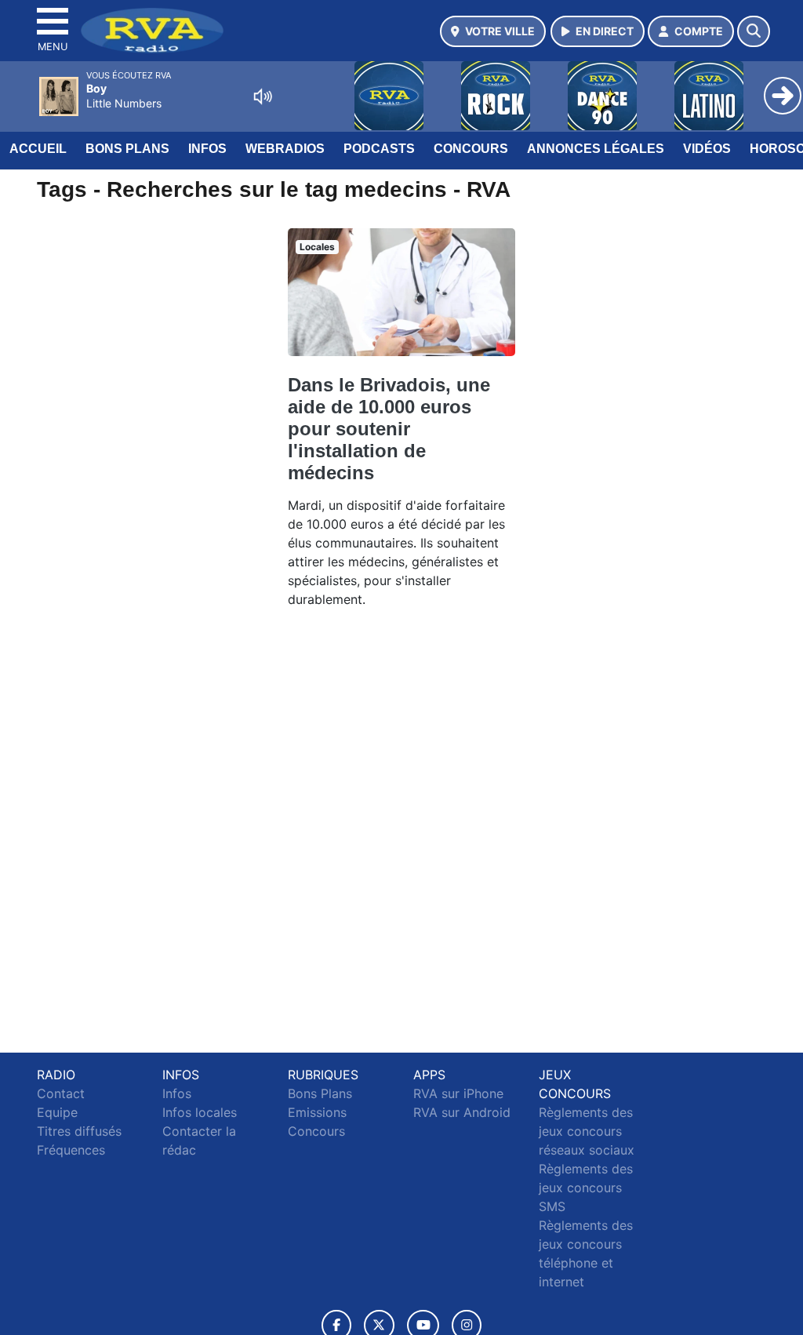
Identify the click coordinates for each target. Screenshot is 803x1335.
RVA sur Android (462, 1112)
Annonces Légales (595, 148)
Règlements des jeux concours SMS (586, 1187)
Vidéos (707, 148)
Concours (471, 148)
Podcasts (379, 148)
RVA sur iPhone (458, 1093)
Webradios (285, 148)
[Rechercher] (753, 31)
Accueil (38, 148)
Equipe (57, 1112)
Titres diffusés (79, 1131)
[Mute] (262, 96)
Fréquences (71, 1150)
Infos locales (199, 1112)
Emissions (317, 1112)
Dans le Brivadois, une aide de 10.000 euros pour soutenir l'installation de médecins (389, 428)
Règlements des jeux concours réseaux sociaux (586, 1131)
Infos (207, 148)
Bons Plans (127, 148)
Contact (61, 1093)
